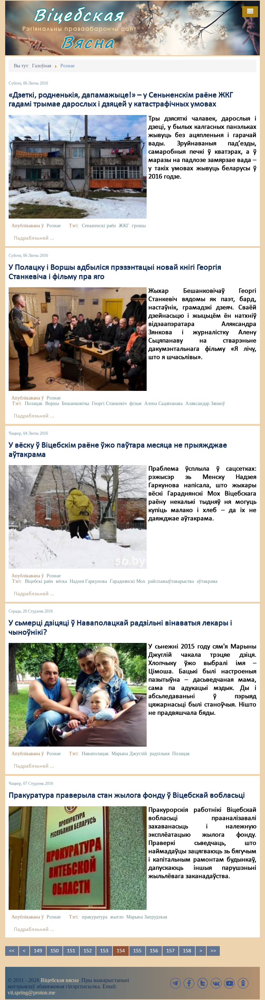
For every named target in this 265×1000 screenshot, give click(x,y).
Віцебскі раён (39, 581)
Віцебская (78, 14)
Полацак (33, 403)
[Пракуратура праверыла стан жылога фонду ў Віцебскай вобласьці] (78, 858)
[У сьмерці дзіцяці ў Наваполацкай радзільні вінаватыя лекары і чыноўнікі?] (78, 695)
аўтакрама (207, 581)
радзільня (159, 753)
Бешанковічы (75, 403)
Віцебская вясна (60, 980)
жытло (117, 917)
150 (54, 951)
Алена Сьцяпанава (163, 403)
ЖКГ (124, 225)
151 (71, 951)
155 (137, 951)
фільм (135, 403)
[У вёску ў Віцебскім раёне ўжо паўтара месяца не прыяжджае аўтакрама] (78, 517)
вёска (61, 581)
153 (104, 951)
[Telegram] (175, 983)
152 (88, 951)
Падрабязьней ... (34, 238)
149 (38, 951)
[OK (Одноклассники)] (243, 983)
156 (154, 951)
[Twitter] (202, 983)
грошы (139, 225)
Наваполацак (95, 753)
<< (11, 951)
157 (170, 951)
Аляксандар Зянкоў (205, 403)
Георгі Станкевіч (109, 403)
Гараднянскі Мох (127, 581)
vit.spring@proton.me (31, 993)
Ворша (52, 403)
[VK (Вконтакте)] (216, 983)
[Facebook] (189, 983)
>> (213, 951)
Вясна (87, 42)
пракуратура (94, 917)
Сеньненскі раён (99, 225)
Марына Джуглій (129, 753)
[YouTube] (229, 983)
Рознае (54, 225)
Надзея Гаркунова (88, 581)
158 (187, 951)
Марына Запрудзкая (146, 917)
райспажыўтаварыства (171, 581)
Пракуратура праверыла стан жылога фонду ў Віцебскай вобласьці (127, 795)
